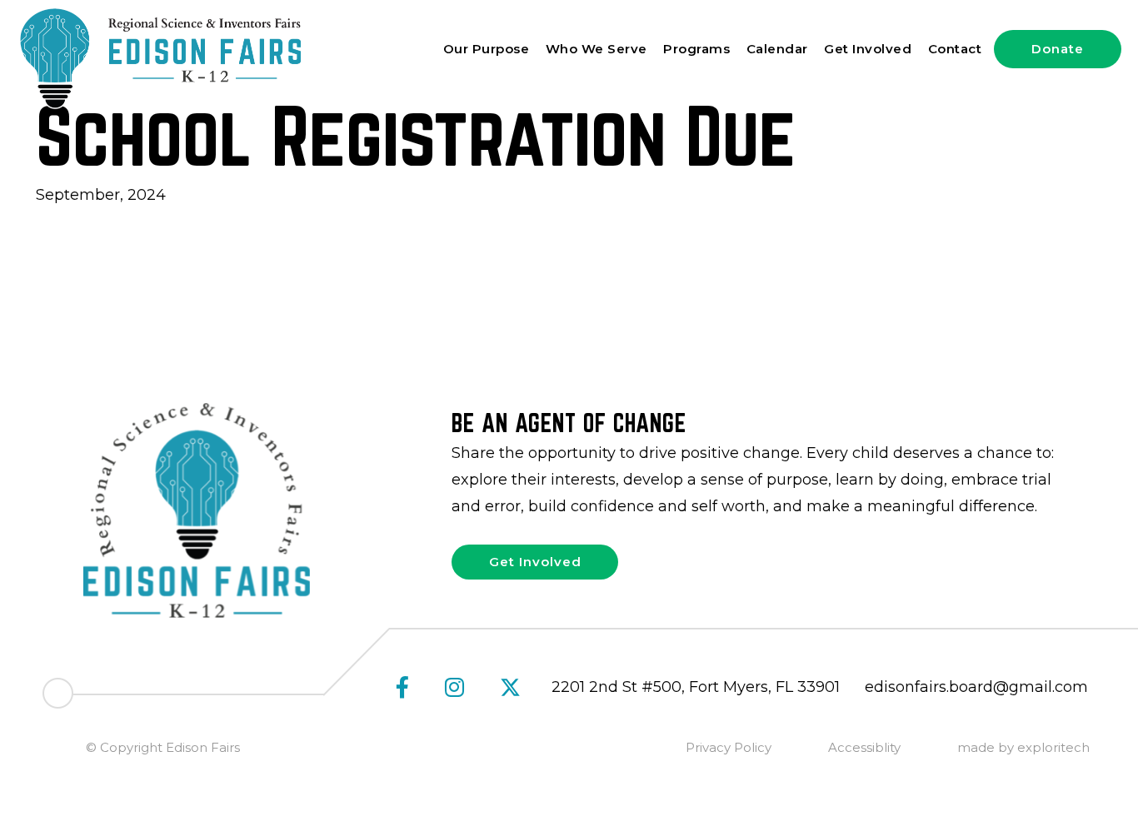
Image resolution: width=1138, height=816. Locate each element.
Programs (696, 49)
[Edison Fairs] (159, 58)
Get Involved (867, 49)
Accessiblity (864, 747)
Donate (1057, 49)
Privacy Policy (728, 747)
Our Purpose (486, 49)
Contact (955, 49)
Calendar (777, 49)
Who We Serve (596, 49)
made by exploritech (1023, 747)
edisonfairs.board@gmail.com (976, 687)
